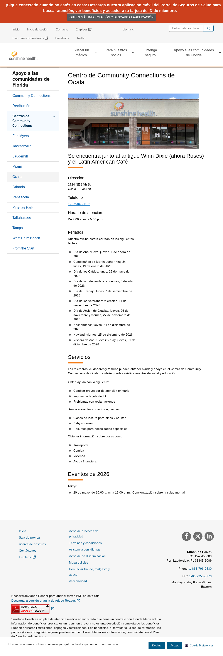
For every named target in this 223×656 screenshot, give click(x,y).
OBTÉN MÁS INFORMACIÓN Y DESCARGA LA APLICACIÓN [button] (111, 17)
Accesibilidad (78, 581)
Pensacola (20, 197)
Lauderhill (20, 156)
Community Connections (31, 95)
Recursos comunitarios (31, 38)
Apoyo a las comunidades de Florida (194, 52)
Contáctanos (27, 550)
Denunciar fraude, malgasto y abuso (89, 571)
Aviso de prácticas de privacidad (83, 533)
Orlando (18, 187)
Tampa (17, 228)
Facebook (62, 38)
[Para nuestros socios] (133, 53)
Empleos (85, 29)
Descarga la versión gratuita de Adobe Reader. (45, 600)
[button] (199, 645)
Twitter (81, 38)
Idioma (126, 29)
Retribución (21, 106)
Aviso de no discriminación (87, 556)
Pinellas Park (22, 207)
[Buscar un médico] (96, 53)
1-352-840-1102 (79, 204)
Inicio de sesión (37, 29)
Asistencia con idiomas (84, 549)
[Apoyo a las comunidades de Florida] (220, 53)
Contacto (62, 29)
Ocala (17, 177)
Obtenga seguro (150, 52)
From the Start (23, 248)
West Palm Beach (26, 238)
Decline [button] (156, 645)
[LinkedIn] (208, 536)
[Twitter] (197, 536)
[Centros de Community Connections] (54, 116)
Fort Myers (20, 136)
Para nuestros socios (116, 52)
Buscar (208, 28)
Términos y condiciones (85, 543)
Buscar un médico (81, 52)
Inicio (16, 29)
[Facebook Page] (186, 536)
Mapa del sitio (78, 562)
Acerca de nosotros (32, 544)
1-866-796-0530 (200, 568)
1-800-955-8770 (200, 576)
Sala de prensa (29, 537)
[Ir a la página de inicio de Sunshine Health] (23, 55)
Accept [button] (175, 645)
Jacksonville (22, 146)
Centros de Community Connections (22, 121)
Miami (17, 166)
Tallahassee (21, 217)
